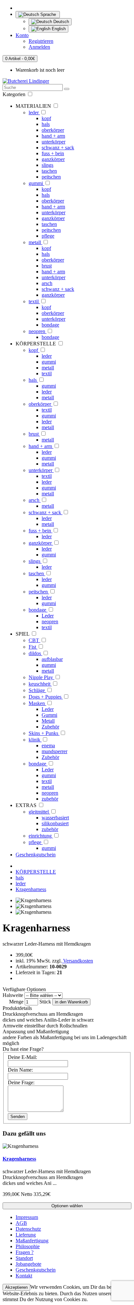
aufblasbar (52, 659)
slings (47, 165)
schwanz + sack (58, 147)
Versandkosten (77, 960)
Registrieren (41, 41)
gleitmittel (39, 811)
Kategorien (15, 94)
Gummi (49, 715)
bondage (50, 325)
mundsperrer (54, 751)
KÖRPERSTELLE (36, 872)
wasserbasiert (55, 817)
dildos (35, 653)
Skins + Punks (44, 733)
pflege (48, 236)
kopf (46, 118)
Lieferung (26, 1234)
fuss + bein (53, 153)
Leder (48, 615)
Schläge (37, 690)
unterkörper (53, 141)
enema (48, 745)
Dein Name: (20, 1070)
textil (34, 301)
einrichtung (41, 836)
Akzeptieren (16, 1287)
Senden (17, 1116)
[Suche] (66, 89)
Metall (48, 721)
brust (47, 265)
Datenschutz (28, 1229)
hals (46, 124)
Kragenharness (31, 889)
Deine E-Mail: (22, 1057)
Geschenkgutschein (36, 854)
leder (34, 112)
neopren (38, 331)
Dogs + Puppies (46, 697)
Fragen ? (25, 1252)
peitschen (51, 177)
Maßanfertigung (32, 1240)
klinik (35, 739)
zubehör (50, 799)
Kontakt (24, 1275)
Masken (37, 703)
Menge (16, 1001)
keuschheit (40, 684)
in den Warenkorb (71, 1002)
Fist (33, 647)
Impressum (27, 1217)
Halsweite (13, 995)
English (58, 28)
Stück (45, 1001)
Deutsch (60, 21)
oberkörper (53, 130)
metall (35, 242)
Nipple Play (41, 677)
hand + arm (53, 136)
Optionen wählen (67, 1205)
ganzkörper (53, 159)
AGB (21, 1223)
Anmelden (39, 47)
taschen (49, 171)
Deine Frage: (21, 1082)
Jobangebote (28, 1264)
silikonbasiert (55, 823)
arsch (47, 283)
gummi (36, 183)
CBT (34, 640)
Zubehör (50, 726)
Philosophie (28, 1246)
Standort (24, 1258)
